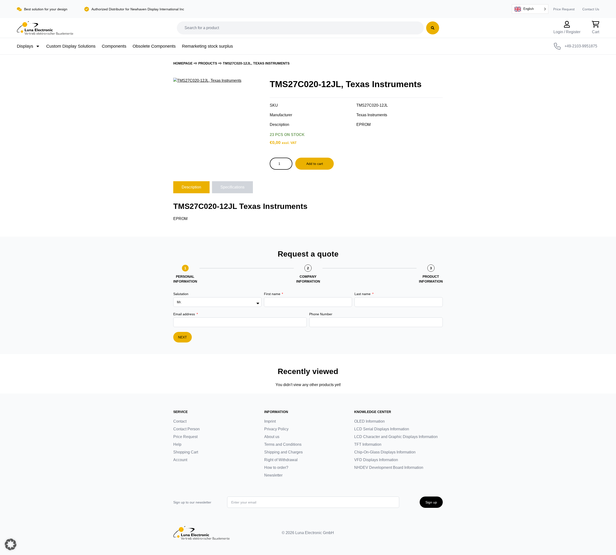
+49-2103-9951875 (581, 46)
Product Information (431, 279)
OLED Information (369, 421)
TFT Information (367, 444)
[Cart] (595, 24)
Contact (179, 421)
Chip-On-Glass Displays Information (385, 452)
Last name (363, 294)
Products (207, 63)
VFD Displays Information (376, 460)
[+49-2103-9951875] (557, 46)
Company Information (308, 279)
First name (272, 294)
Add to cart (314, 164)
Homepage (182, 63)
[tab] (191, 187)
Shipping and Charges (283, 452)
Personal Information (185, 279)
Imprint (270, 421)
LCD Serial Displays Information (381, 429)
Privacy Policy (276, 429)
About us (271, 437)
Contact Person (186, 429)
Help (177, 444)
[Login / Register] (567, 24)
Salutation (180, 294)
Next (182, 337)
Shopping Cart (185, 452)
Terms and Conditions (283, 444)
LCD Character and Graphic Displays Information (396, 437)
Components (114, 46)
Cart (595, 32)
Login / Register (566, 32)
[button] (10, 544)
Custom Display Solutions (71, 46)
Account (180, 460)
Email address (184, 314)
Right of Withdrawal (281, 460)
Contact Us (590, 9)
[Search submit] (432, 27)
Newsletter (273, 475)
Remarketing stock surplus (207, 46)
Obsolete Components (154, 46)
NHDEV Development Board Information (388, 467)
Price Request (564, 9)
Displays (25, 46)
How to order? (276, 467)
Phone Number (320, 314)
